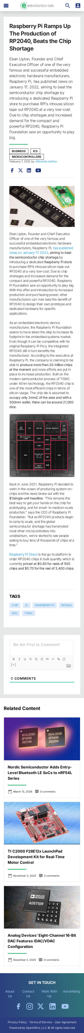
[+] (13, 664)
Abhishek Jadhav (46, 161)
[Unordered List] (42, 659)
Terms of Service (40, 1022)
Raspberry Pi (44, 605)
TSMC (28, 613)
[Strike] (30, 659)
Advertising (71, 991)
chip (15, 605)
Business (19, 151)
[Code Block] (53, 659)
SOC (15, 613)
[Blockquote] (47, 659)
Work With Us (49, 993)
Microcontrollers (26, 156)
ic (26, 605)
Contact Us (28, 993)
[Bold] (14, 659)
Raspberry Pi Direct (23, 554)
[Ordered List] (36, 659)
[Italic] (19, 659)
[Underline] (25, 659)
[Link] (58, 659)
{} (64, 659)
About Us (10, 993)
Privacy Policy (17, 1022)
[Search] (67, 5)
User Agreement (65, 1022)
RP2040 (66, 605)
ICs (35, 151)
